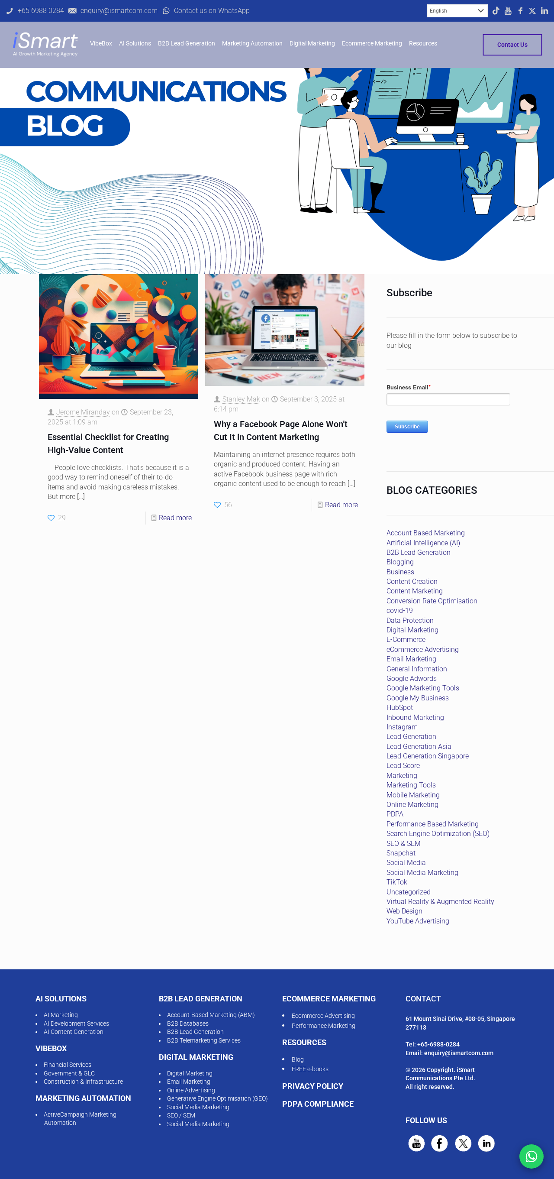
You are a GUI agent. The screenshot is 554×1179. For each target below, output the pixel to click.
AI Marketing (61, 1014)
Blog (298, 1059)
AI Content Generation (73, 1031)
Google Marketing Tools (423, 688)
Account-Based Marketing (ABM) (211, 1014)
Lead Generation (411, 736)
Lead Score (403, 765)
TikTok (397, 882)
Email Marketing (411, 659)
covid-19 (400, 610)
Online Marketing (412, 804)
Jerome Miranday (83, 412)
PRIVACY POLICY (312, 1086)
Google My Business (418, 698)
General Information (417, 669)
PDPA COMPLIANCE (318, 1103)
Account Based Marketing (426, 533)
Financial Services (67, 1064)
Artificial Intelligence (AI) (423, 543)
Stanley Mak (241, 399)
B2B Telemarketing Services (204, 1040)
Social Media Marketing (422, 872)
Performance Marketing (323, 1025)
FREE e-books (310, 1069)
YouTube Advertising (418, 921)
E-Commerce (406, 639)
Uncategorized (409, 892)
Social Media (406, 862)
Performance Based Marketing (433, 824)
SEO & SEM (404, 843)
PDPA (395, 814)
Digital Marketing (412, 630)
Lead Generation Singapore (428, 756)
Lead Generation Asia (419, 746)
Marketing (402, 775)
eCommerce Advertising (423, 649)
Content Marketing (415, 591)
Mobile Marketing (413, 795)
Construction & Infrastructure (83, 1081)
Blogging (400, 562)
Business (400, 572)
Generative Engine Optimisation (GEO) (217, 1098)
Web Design (404, 911)
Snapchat (401, 853)
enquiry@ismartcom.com (458, 1052)
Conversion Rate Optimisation (432, 601)
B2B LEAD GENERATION (200, 998)
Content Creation (412, 581)
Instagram (402, 727)
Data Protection (410, 620)
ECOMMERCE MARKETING (329, 998)
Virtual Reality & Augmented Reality (440, 901)
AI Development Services (76, 1023)
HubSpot (400, 707)
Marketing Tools (411, 785)
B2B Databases (188, 1023)
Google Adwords (412, 678)
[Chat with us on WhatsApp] (531, 1156)
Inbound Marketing (415, 717)
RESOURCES (304, 1042)
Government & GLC (69, 1073)
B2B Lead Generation (419, 552)
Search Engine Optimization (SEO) (438, 833)
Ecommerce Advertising (323, 1015)
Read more (175, 518)
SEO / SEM (181, 1115)
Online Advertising (191, 1090)
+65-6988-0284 (438, 1044)
